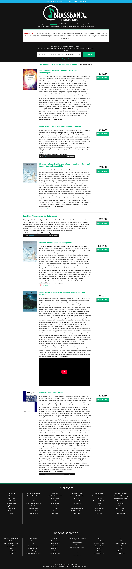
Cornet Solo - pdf (33, 548)
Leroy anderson (11, 551)
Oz (120, 538)
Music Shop (77, 498)
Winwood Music (120, 503)
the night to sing (55, 553)
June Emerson (55, 498)
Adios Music (11, 493)
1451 (11, 553)
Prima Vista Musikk (99, 501)
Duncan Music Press (33, 496)
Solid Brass (99, 506)
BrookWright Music (11, 508)
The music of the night (77, 547)
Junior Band (61, 48)
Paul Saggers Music (77, 511)
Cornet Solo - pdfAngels (33, 553)
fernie (99, 551)
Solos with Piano (79, 48)
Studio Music (99, 511)
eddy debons (55, 543)
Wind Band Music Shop (79, 1)
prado (120, 546)
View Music (44, 209)
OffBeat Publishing (77, 508)
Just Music (55, 501)
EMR (33, 498)
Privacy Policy (61, 566)
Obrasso (77, 506)
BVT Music (11, 511)
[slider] (72, 156)
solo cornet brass (55, 541)
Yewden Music (120, 513)
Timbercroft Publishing (121, 496)
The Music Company (121, 493)
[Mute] (69, 156)
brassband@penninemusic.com (84, 26)
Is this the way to (77, 542)
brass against (77, 555)
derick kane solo (121, 543)
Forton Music (33, 506)
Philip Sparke (11, 541)
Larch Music (55, 513)
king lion (33, 541)
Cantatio (11, 513)
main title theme (77, 545)
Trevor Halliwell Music (120, 498)
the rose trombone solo (11, 538)
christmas (55, 551)
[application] (57, 156)
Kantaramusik (55, 503)
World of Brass (120, 508)
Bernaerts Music (11, 503)
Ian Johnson (55, 493)
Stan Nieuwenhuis (98, 508)
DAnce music (121, 553)
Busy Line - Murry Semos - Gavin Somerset (40, 216)
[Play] (40, 156)
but (99, 538)
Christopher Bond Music (33, 493)
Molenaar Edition (77, 493)
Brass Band (41, 48)
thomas (55, 546)
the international (33, 546)
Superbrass (98, 513)
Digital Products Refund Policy (80, 566)
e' (33, 543)
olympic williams (99, 541)
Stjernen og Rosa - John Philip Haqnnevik (55, 242)
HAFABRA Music (33, 513)
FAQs (68, 566)
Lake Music (55, 511)
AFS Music (11, 496)
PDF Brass (77, 513)
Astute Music (11, 498)
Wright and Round (120, 511)
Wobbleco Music (121, 506)
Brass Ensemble (51, 48)
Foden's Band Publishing (33, 503)
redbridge (33, 551)
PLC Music (99, 498)
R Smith (99, 503)
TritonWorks (120, 501)
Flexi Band (69, 48)
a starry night (55, 548)
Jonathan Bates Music (55, 496)
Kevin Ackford (55, 506)
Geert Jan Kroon (33, 508)
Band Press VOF (11, 501)
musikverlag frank (77, 501)
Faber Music (33, 501)
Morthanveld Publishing (77, 496)
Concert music (55, 538)
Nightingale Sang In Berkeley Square (77, 539)
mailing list (53, 24)
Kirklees (55, 508)
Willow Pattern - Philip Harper (51, 392)
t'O (121, 548)
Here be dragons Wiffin (11, 543)
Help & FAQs (66, 59)
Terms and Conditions (49, 566)
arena (11, 548)
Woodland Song (11, 546)
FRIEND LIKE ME (99, 543)
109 (121, 541)
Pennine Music (98, 493)
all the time (120, 551)
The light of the (99, 553)
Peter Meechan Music (98, 496)
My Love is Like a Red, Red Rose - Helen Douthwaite (60, 127)
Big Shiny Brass (11, 506)
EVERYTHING (33, 538)
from (77, 550)
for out (99, 548)
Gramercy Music (33, 511)
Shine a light (99, 546)
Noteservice (77, 503)
